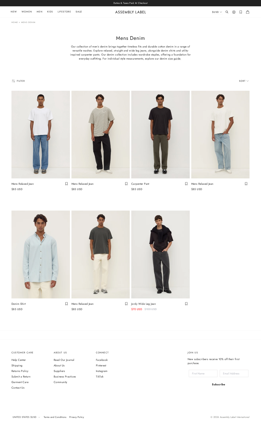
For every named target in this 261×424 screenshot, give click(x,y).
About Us (59, 365)
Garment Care (19, 382)
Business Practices (65, 376)
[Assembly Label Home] (130, 12)
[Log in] (234, 12)
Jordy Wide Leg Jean (143, 304)
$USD (215, 12)
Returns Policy (19, 371)
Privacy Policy (76, 417)
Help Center (18, 360)
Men (40, 11)
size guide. (174, 58)
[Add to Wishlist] (66, 183)
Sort (242, 81)
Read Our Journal (64, 360)
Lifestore (64, 11)
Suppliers (59, 371)
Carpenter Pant (140, 184)
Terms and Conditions (55, 417)
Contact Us (17, 388)
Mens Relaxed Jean (22, 184)
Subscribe (218, 384)
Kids (50, 11)
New (14, 11)
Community (60, 382)
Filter (21, 81)
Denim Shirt (18, 304)
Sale (79, 11)
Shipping (16, 365)
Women (27, 11)
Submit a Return (20, 376)
